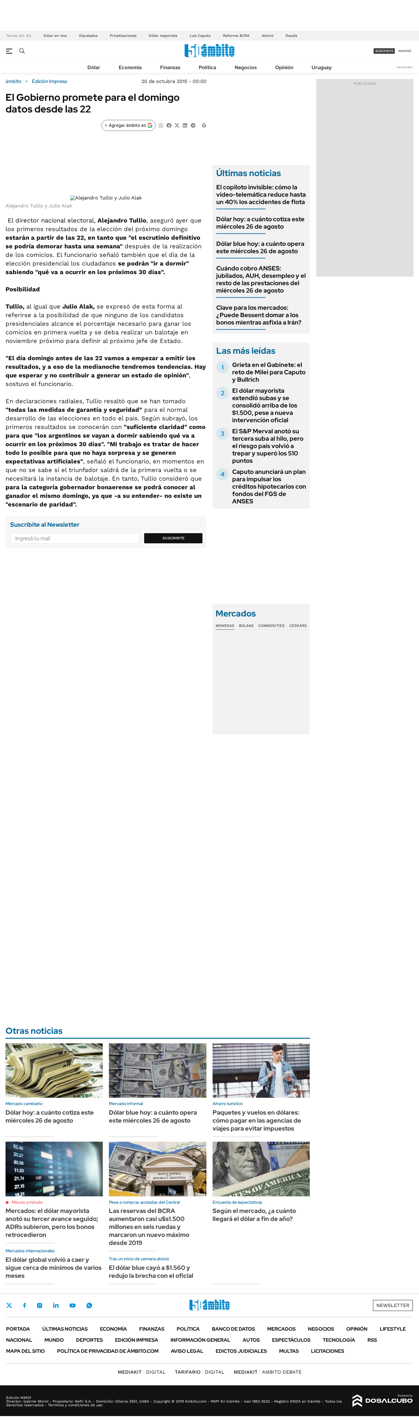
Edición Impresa (136, 1340)
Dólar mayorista (163, 35)
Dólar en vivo (55, 35)
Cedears (298, 626)
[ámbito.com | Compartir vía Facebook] (169, 125)
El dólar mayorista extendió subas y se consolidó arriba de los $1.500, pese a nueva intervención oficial (264, 405)
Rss (372, 1340)
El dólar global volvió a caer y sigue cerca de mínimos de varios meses (54, 1268)
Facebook (24, 1305)
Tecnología (339, 1340)
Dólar (93, 67)
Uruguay (322, 67)
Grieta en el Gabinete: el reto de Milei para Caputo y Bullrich (269, 372)
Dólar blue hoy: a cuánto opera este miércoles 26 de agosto (260, 247)
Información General (200, 1340)
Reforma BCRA (236, 35)
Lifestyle (393, 1329)
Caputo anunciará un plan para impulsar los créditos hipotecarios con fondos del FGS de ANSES (269, 486)
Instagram (39, 1305)
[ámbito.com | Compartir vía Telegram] (192, 125)
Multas (289, 1351)
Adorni (267, 35)
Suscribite (174, 538)
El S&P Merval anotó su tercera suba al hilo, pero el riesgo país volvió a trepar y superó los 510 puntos (267, 446)
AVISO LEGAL (187, 1351)
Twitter (9, 1305)
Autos (251, 1340)
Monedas (225, 626)
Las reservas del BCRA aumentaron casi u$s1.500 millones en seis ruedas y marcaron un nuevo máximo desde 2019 (149, 1227)
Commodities (271, 626)
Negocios (246, 67)
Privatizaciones (123, 35)
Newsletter (405, 67)
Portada (18, 1329)
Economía (130, 67)
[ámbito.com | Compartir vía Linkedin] (185, 125)
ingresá (404, 51)
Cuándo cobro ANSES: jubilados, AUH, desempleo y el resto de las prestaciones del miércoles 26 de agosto (261, 279)
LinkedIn (56, 1305)
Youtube (72, 1305)
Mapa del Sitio (25, 1351)
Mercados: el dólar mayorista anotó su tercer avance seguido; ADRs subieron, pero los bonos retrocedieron (52, 1223)
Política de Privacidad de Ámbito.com (108, 1351)
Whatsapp (89, 1305)
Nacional (19, 1340)
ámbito (13, 81)
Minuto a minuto (27, 1202)
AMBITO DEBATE (268, 1372)
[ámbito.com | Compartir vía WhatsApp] (161, 125)
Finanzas (170, 67)
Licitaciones (327, 1351)
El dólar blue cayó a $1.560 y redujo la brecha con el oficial (151, 1272)
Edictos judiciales (241, 1351)
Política (207, 67)
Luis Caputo (200, 35)
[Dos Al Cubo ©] (382, 1401)
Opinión (284, 67)
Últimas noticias (65, 1329)
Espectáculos (291, 1340)
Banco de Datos (233, 1329)
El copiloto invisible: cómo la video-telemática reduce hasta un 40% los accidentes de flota (261, 194)
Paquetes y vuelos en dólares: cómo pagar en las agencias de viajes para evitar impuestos (257, 1120)
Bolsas (246, 626)
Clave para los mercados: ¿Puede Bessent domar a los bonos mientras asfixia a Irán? (259, 315)
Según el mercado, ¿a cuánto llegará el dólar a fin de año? (254, 1215)
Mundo (54, 1340)
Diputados (88, 35)
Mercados (281, 1329)
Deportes (89, 1340)
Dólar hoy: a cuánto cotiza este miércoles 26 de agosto (260, 222)
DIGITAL (142, 1372)
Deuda (291, 35)
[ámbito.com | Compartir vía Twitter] (177, 125)
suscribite (384, 51)
